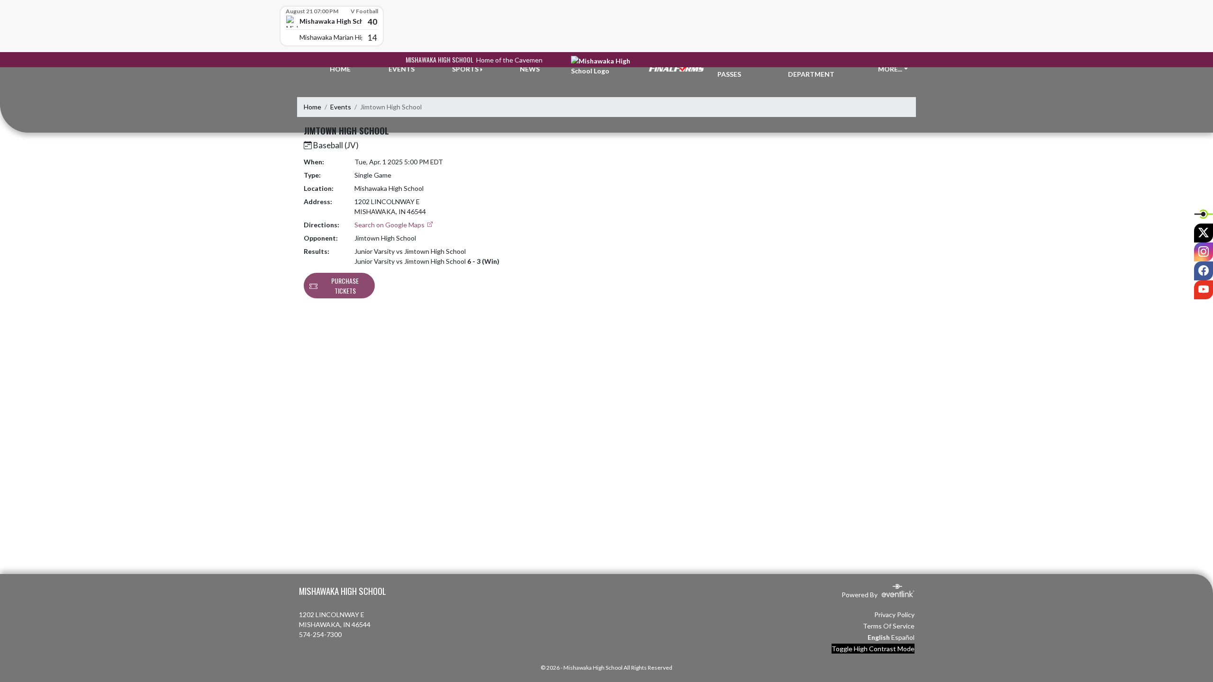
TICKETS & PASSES (734, 69)
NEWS (530, 69)
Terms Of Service (888, 626)
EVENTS (402, 69)
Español (902, 637)
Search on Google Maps (390, 225)
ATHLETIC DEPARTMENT (811, 69)
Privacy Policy (894, 614)
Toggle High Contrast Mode (873, 649)
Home (312, 107)
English (879, 637)
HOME (340, 69)
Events (340, 107)
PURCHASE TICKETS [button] (345, 286)
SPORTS (465, 69)
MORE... (890, 69)
